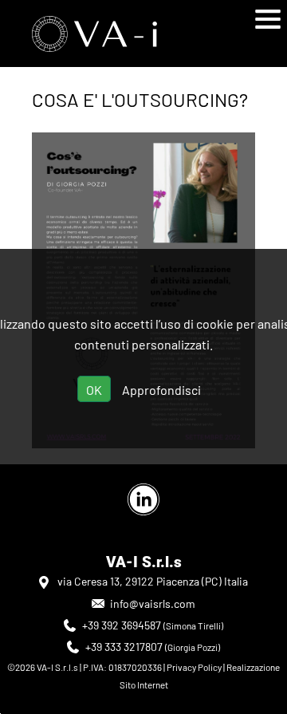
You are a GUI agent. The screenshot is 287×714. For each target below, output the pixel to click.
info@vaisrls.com (152, 603)
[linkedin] (143, 499)
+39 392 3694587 (121, 625)
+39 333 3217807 (124, 646)
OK (94, 389)
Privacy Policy (194, 667)
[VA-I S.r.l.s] (121, 33)
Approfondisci (161, 389)
